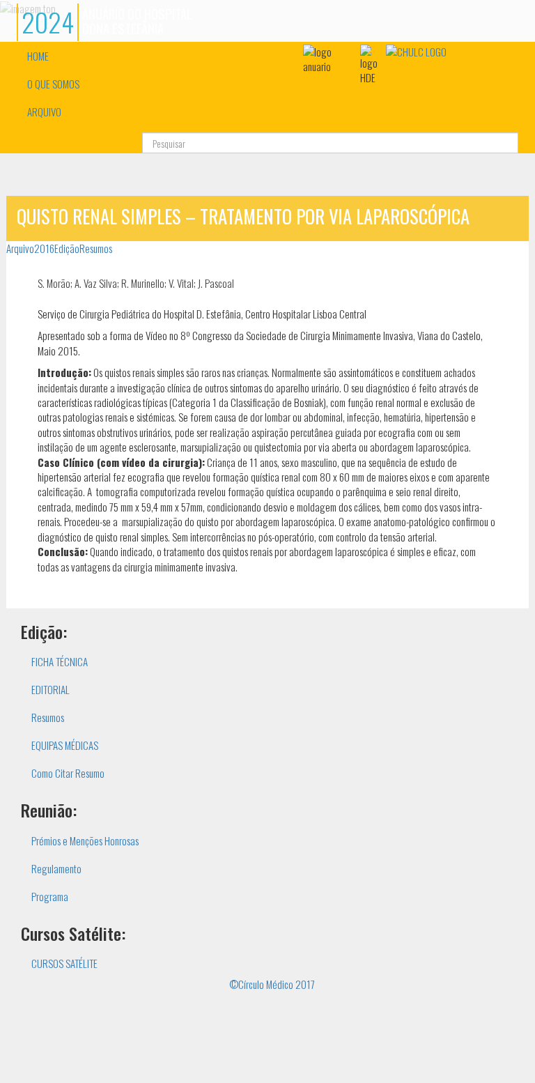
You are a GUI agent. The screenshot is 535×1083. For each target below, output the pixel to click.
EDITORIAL (50, 689)
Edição (66, 248)
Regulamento (56, 868)
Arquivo (20, 248)
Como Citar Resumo (67, 773)
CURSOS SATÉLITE (64, 963)
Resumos (95, 248)
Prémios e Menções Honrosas (85, 840)
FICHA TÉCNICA (59, 661)
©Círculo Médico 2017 (272, 984)
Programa (49, 896)
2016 (44, 248)
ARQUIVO (44, 111)
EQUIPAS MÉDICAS (64, 745)
